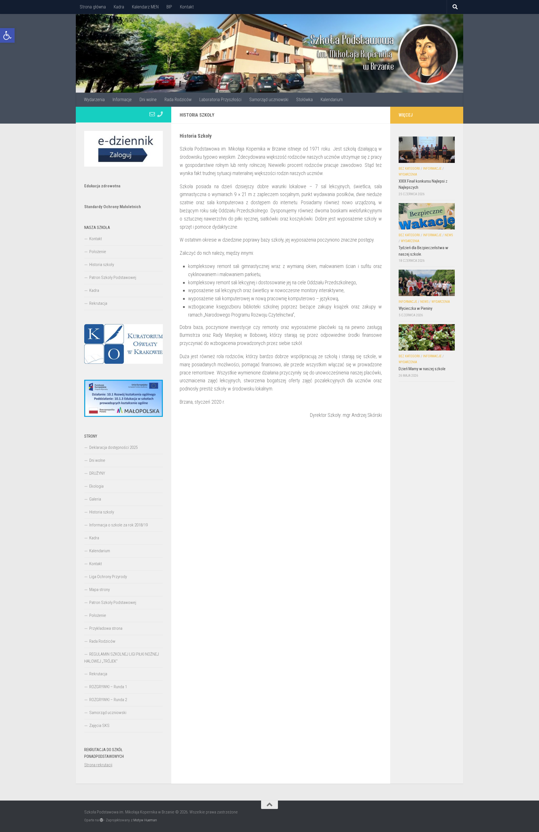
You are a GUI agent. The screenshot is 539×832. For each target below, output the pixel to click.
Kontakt (187, 7)
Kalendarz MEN (145, 7)
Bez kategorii (409, 169)
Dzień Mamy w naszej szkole (422, 368)
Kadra (119, 7)
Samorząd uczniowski (268, 99)
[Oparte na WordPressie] (101, 820)
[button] (7, 35)
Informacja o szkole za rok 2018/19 (118, 525)
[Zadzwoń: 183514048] (160, 114)
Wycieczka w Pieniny (415, 308)
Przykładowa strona (105, 628)
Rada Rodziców (178, 99)
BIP (169, 7)
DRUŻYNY (97, 473)
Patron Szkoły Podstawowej (112, 277)
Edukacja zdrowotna (102, 185)
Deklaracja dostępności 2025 (113, 447)
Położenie (97, 251)
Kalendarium (332, 99)
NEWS (449, 235)
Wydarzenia (94, 99)
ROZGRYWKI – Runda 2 (108, 699)
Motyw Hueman (145, 820)
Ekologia (96, 486)
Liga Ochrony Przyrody (108, 576)
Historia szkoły (101, 264)
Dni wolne (148, 99)
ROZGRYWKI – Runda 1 (108, 686)
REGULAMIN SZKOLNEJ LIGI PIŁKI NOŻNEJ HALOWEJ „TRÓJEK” (121, 658)
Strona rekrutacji (98, 764)
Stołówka (304, 99)
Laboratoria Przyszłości (220, 99)
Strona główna (93, 7)
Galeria (95, 499)
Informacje (122, 99)
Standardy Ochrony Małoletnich (112, 206)
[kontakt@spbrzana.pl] (152, 114)
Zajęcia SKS (99, 725)
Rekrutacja (98, 303)
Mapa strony (99, 589)
